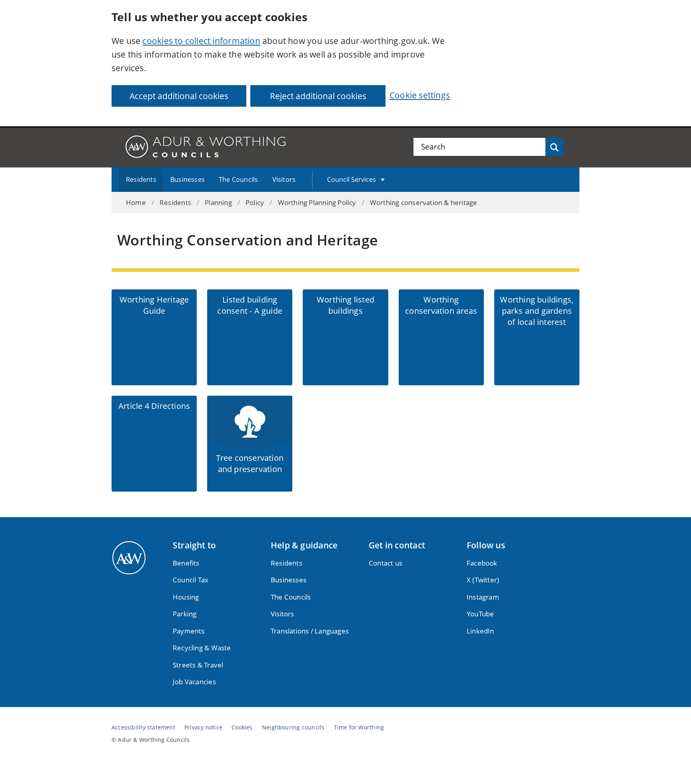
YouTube (480, 613)
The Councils (238, 179)
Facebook (482, 563)
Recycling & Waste (202, 647)
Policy (255, 202)
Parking (184, 613)
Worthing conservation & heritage (423, 202)
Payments (189, 630)
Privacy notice (203, 727)
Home (136, 202)
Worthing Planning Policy (317, 202)
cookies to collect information (201, 40)
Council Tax (190, 579)
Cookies (242, 727)
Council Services (351, 179)
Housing (186, 597)
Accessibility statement (143, 727)
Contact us (385, 563)
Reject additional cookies (318, 96)
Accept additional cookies (179, 96)
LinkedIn (480, 630)
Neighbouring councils (293, 727)
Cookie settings (419, 95)
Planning (218, 202)
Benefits (186, 563)
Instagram (483, 597)
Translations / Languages (310, 630)
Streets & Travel (198, 664)
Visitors (284, 179)
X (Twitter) (483, 579)
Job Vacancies (194, 681)
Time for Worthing (359, 727)
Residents (141, 179)
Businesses (187, 179)
